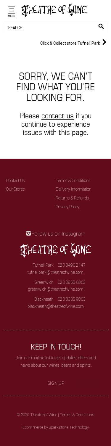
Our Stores (15, 189)
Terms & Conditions (73, 180)
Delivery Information (73, 189)
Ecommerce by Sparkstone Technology (55, 427)
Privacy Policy (67, 207)
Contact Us (15, 180)
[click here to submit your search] (101, 26)
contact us (57, 115)
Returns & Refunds (72, 198)
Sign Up (56, 383)
